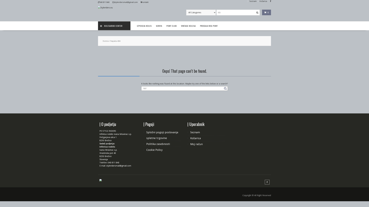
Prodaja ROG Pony (209, 25)
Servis (159, 25)
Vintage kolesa (188, 25)
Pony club (171, 25)
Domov (106, 41)
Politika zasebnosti (158, 144)
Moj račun (196, 144)
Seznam (195, 132)
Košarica (195, 138)
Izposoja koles (144, 25)
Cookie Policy (154, 150)
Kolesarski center (113, 25)
